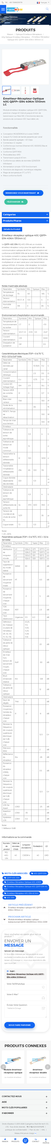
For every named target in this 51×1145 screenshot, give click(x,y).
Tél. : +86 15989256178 (13, 2)
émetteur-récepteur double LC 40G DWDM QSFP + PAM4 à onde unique (24, 1071)
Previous (3, 1067)
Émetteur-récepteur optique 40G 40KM (24, 882)
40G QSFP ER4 (40, 873)
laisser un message (25, 1141)
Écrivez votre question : (17, 1005)
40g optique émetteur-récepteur (16, 37)
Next (47, 1067)
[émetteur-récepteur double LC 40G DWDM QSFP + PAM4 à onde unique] (24, 1060)
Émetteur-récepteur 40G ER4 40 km (22, 893)
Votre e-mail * (13, 994)
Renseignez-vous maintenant (21, 193)
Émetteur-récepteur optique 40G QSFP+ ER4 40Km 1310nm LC (25, 975)
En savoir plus (24, 1082)
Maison (10, 34)
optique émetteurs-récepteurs (29, 34)
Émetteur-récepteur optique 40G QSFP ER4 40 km (25, 887)
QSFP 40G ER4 (13, 878)
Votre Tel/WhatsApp (16, 984)
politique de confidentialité (16, 1130)
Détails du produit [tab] (12, 229)
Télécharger (13, 202)
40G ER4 (10, 898)
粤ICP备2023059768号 (35, 1127)
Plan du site (34, 1130)
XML (43, 1130)
